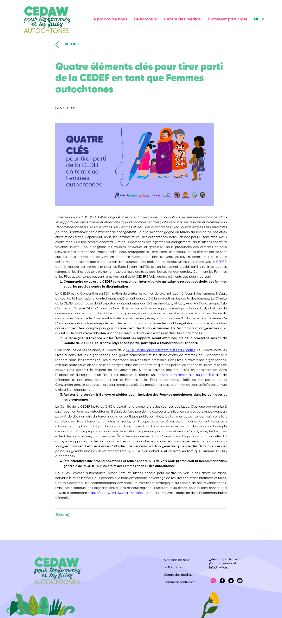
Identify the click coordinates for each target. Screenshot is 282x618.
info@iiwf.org (218, 567)
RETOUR (72, 44)
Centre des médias (182, 19)
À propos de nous (110, 19)
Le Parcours (145, 19)
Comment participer (227, 19)
